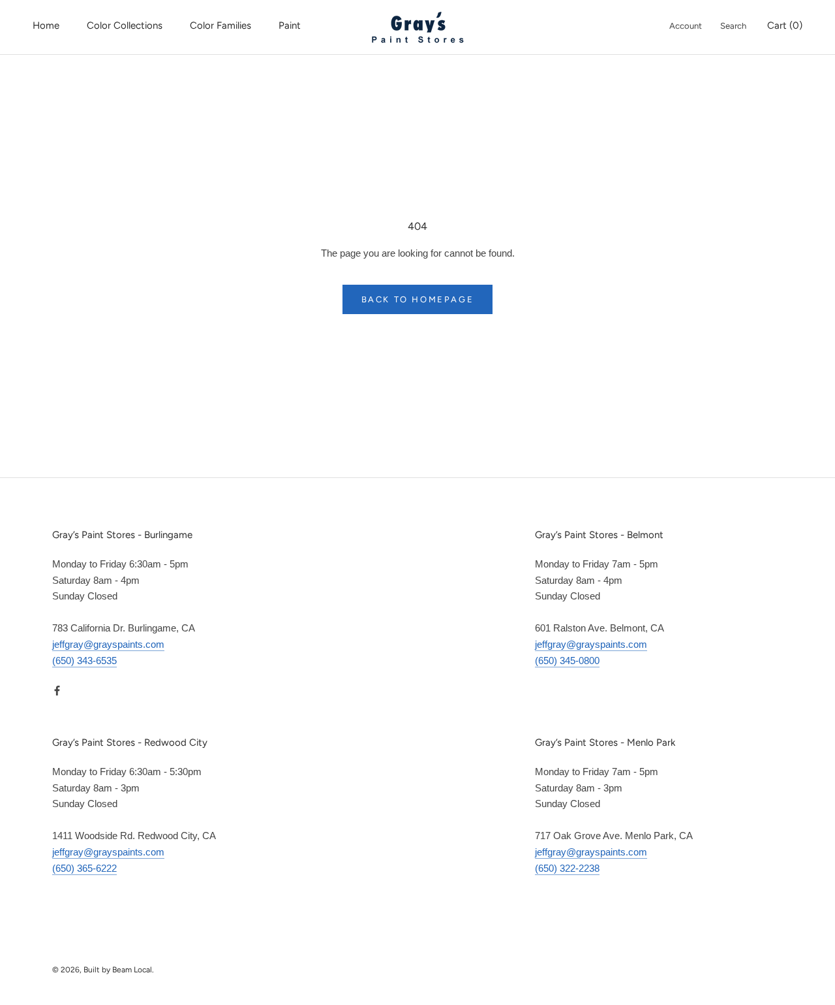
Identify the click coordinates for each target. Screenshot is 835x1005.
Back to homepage (417, 299)
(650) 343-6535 (84, 660)
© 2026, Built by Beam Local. (103, 969)
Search (733, 26)
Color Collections (124, 25)
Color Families (220, 25)
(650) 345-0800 (567, 660)
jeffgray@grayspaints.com (108, 644)
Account (685, 26)
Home (46, 25)
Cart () (784, 25)
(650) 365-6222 (84, 868)
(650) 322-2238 (567, 868)
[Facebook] (57, 690)
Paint (290, 25)
